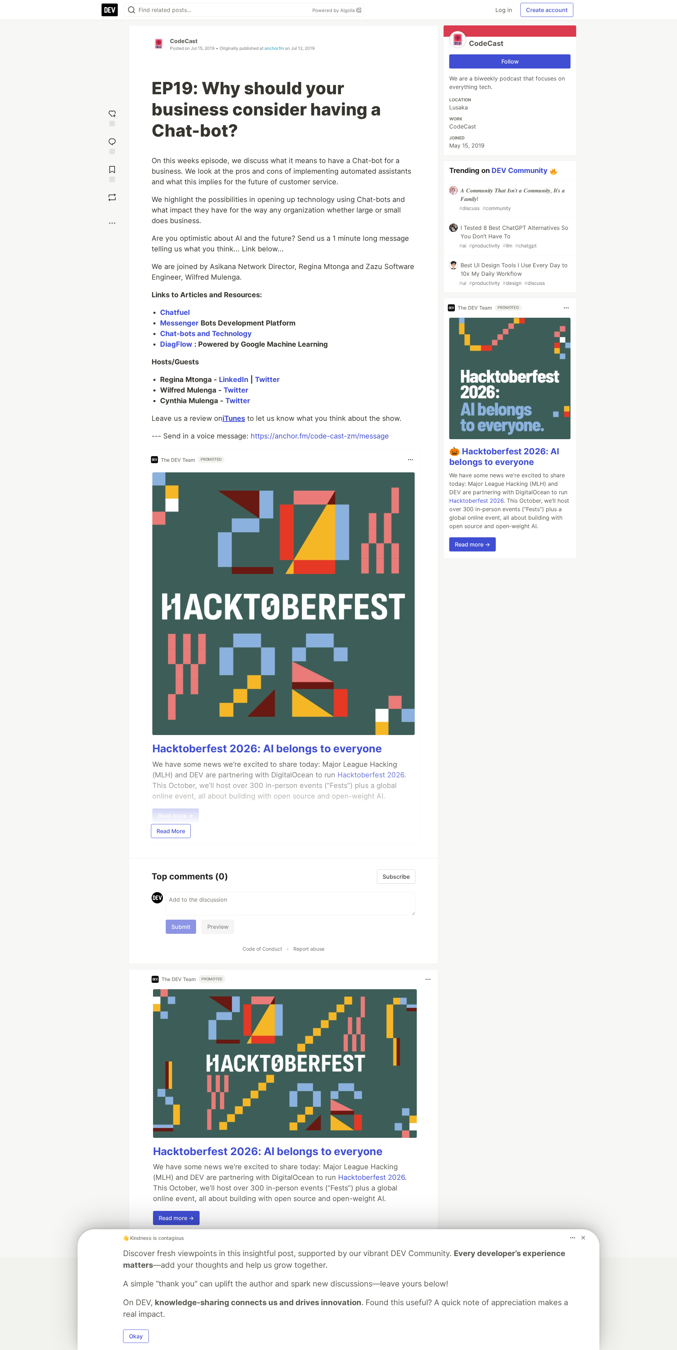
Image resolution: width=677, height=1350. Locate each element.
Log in (503, 9)
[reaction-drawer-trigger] (112, 117)
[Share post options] (112, 223)
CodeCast (183, 40)
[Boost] (112, 197)
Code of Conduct (262, 949)
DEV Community (520, 170)
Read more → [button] (176, 1217)
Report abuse (308, 949)
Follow (510, 61)
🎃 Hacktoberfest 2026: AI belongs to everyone (504, 456)
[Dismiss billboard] (583, 1237)
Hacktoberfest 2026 (371, 1177)
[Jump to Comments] (112, 145)
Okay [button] (136, 1336)
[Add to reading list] (112, 173)
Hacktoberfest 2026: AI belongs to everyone (267, 748)
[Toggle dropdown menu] (410, 459)
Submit (180, 926)
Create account (547, 9)
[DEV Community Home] (109, 10)
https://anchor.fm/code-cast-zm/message (320, 436)
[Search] (131, 10)
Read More (171, 831)
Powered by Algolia (334, 10)
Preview (217, 926)
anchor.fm (274, 48)
